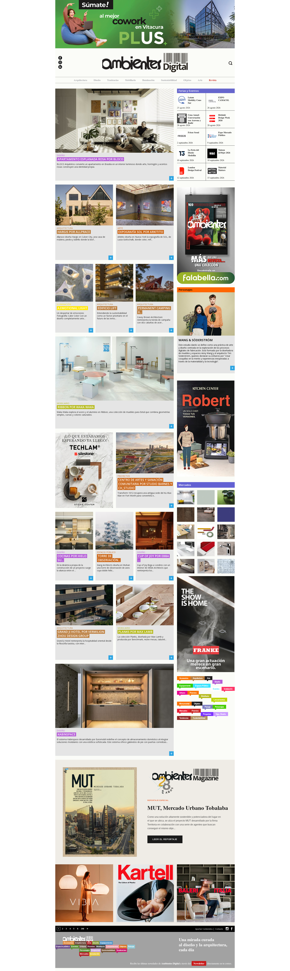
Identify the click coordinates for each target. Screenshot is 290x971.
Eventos (216, 689)
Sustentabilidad (169, 80)
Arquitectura (80, 80)
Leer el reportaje (165, 839)
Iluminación (148, 80)
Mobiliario (130, 80)
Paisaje (207, 707)
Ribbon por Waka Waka (76, 407)
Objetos (187, 80)
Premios (193, 693)
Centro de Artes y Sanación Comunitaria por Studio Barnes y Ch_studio (145, 484)
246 (82, 928)
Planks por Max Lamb (135, 632)
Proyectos (207, 714)
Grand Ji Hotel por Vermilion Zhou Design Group (81, 634)
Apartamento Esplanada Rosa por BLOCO (90, 159)
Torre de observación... (109, 558)
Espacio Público (201, 686)
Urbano (182, 693)
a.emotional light (72, 308)
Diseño (97, 80)
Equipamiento (185, 686)
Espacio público (63, 946)
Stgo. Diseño (221, 714)
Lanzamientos (219, 700)
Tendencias (113, 80)
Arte (200, 80)
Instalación (228, 689)
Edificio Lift (107, 308)
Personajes (219, 707)
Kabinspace (66, 734)
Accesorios (183, 678)
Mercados (183, 711)
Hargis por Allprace (74, 232)
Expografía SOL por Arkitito (140, 232)
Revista (212, 80)
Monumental (184, 704)
